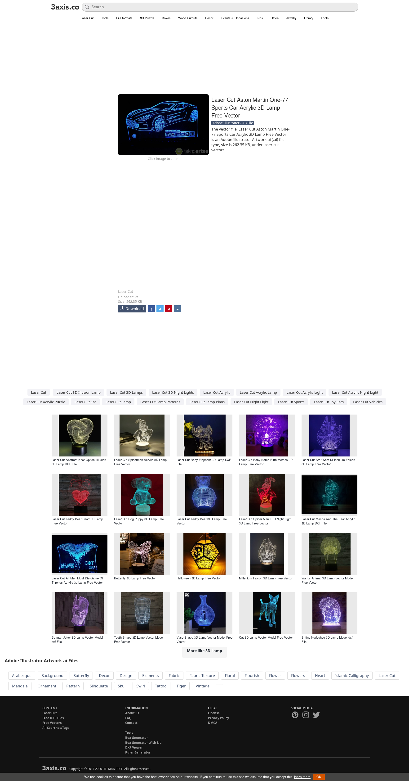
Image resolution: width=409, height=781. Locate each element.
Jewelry (291, 18)
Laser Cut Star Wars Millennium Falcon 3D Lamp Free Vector (328, 461)
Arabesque (21, 675)
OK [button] (318, 776)
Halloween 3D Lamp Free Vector (199, 578)
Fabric (174, 675)
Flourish (252, 675)
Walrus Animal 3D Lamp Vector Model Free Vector (327, 580)
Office (275, 18)
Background (52, 675)
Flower (275, 675)
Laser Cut (87, 18)
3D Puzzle (147, 18)
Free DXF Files (53, 718)
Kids (260, 18)
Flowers (298, 675)
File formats (124, 18)
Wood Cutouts (188, 18)
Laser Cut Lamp (118, 401)
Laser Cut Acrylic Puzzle (46, 401)
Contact (131, 723)
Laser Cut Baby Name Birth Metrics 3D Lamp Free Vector (266, 461)
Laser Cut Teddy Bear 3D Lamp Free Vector (202, 521)
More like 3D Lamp (204, 650)
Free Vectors (52, 723)
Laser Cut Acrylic (216, 392)
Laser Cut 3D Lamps (126, 392)
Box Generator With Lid (143, 742)
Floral (230, 675)
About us (132, 713)
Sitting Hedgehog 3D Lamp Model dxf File (327, 639)
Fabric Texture (202, 675)
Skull (122, 686)
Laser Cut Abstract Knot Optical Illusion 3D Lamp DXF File (79, 461)
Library (308, 18)
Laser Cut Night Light (251, 401)
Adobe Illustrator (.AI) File (233, 123)
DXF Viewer (134, 747)
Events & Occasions (235, 18)
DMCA (212, 723)
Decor (209, 18)
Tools (105, 18)
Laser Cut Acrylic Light (304, 392)
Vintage (202, 686)
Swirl (140, 686)
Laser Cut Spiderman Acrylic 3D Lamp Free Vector (140, 461)
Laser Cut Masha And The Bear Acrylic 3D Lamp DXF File (328, 521)
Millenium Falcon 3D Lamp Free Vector (265, 578)
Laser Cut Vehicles (367, 401)
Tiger (181, 686)
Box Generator (136, 738)
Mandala (20, 686)
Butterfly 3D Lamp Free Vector (135, 578)
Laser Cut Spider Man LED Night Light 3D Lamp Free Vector (265, 521)
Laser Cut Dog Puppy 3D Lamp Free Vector (139, 521)
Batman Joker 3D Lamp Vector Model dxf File (77, 639)
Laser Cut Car (85, 401)
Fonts (325, 18)
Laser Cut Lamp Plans (207, 401)
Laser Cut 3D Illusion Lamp (79, 392)
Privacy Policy (218, 718)
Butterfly (81, 675)
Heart (320, 675)
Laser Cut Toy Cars (329, 401)
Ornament (47, 686)
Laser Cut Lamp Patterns (160, 401)
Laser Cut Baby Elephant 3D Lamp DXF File (204, 461)
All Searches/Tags (55, 728)
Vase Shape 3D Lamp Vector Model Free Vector (204, 639)
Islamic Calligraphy (352, 675)
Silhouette (99, 686)
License (214, 713)
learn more (302, 776)
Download (134, 308)
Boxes (166, 18)
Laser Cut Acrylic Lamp (258, 392)
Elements (150, 675)
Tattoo (161, 686)
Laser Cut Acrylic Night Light (355, 392)
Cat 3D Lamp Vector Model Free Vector (266, 637)
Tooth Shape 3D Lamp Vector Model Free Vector (139, 639)
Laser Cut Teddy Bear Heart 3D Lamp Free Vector (77, 521)
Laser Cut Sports (291, 401)
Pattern (73, 686)
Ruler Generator (138, 752)
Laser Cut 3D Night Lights (173, 392)
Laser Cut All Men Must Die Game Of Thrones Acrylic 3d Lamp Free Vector (77, 580)
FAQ (128, 718)
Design (126, 675)
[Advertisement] (204, 60)
